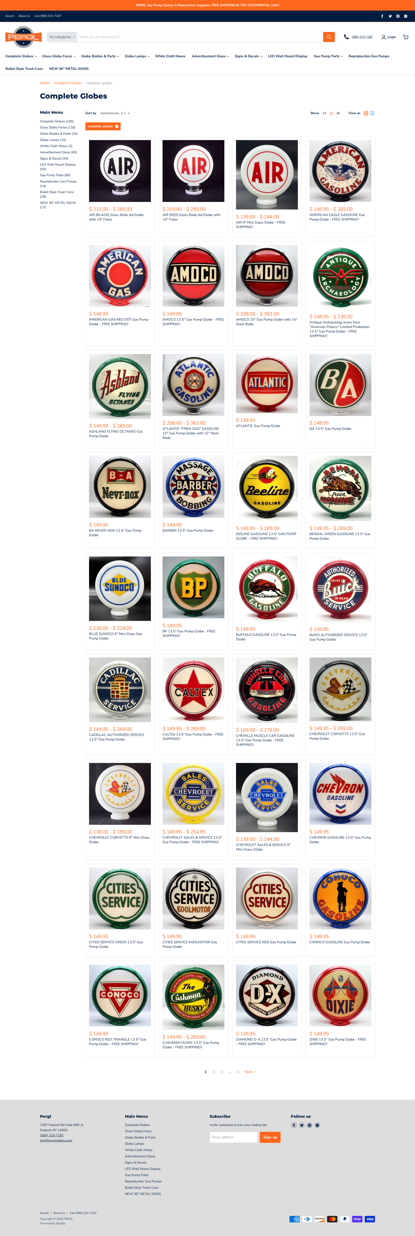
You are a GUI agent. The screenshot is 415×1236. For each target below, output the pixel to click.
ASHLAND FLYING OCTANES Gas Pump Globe (116, 433)
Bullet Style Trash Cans (24, 68)
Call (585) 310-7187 (47, 16)
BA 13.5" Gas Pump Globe (330, 428)
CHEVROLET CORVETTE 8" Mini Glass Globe (119, 839)
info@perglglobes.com (56, 1140)
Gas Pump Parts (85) (55, 175)
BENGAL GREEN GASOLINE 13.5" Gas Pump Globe (340, 536)
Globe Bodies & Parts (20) (59, 133)
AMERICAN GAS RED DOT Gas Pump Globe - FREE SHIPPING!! (118, 321)
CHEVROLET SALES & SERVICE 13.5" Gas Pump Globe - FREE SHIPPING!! (192, 839)
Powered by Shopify (52, 1223)
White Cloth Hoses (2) (56, 146)
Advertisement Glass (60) (58, 152)
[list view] (372, 113)
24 (324, 113)
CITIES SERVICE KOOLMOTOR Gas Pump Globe (190, 944)
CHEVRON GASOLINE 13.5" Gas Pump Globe (340, 839)
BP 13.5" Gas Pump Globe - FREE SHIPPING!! (189, 633)
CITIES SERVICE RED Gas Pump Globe (266, 942)
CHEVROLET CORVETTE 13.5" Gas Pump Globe (337, 736)
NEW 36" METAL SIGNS (69, 68)
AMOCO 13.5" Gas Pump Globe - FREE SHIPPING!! (193, 321)
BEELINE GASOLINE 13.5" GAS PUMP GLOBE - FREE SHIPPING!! (266, 536)
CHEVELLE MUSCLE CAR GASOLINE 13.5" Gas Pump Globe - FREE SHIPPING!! (265, 740)
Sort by (90, 113)
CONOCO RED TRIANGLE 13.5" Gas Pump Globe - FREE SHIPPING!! (117, 1041)
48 (338, 113)
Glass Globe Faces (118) (57, 127)
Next (249, 1072)
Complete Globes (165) (57, 121)
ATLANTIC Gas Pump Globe (258, 426)
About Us (24, 16)
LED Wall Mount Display (287, 56)
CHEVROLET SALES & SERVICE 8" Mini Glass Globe (263, 847)
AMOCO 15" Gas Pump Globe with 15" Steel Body (266, 321)
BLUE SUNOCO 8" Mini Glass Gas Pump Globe (115, 636)
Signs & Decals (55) (54, 158)
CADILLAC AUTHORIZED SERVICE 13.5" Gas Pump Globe (116, 737)
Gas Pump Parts (327, 56)
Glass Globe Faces (57, 56)
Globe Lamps (136, 56)
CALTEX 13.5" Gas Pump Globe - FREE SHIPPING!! (193, 736)
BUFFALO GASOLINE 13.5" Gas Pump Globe (266, 637)
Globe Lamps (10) (53, 140)
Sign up (270, 1137)
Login (392, 37)
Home (44, 83)
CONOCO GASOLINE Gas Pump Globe (340, 942)
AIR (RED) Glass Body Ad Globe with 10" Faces (191, 217)
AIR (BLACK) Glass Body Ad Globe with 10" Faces (116, 217)
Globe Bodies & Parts (99, 56)
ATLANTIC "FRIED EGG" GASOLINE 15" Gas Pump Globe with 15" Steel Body (191, 433)
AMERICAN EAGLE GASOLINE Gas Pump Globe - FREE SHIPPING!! (337, 217)
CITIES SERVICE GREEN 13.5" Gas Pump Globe (116, 944)
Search (9, 16)
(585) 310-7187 (362, 37)
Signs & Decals (247, 56)
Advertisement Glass (209, 56)
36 (331, 113)
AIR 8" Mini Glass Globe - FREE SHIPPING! (260, 224)
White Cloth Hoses (170, 56)
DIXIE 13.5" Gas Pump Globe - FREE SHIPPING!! (338, 1041)
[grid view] (366, 113)
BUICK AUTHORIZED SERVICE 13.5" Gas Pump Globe (338, 637)
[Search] (329, 37)
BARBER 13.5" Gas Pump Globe (188, 530)
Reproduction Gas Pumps (369, 56)
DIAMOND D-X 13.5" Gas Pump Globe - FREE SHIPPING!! (266, 1041)
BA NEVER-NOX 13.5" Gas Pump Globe (115, 532)
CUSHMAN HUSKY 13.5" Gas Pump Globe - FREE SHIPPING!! (191, 1045)
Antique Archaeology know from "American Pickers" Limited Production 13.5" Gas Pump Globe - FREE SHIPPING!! (340, 329)
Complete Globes (19, 56)
